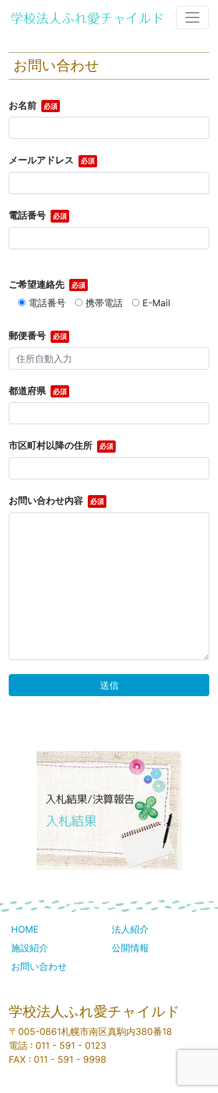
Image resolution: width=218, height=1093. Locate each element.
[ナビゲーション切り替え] (192, 17)
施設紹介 (29, 948)
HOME (25, 929)
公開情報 (130, 948)
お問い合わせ (39, 966)
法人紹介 (130, 929)
